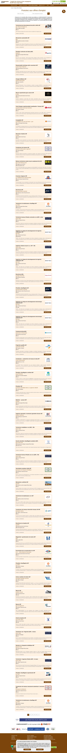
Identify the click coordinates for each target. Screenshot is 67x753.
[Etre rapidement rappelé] (63, 11)
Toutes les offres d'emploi (31, 736)
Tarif (48, 5)
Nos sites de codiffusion (15, 739)
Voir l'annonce (47, 33)
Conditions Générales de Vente (49, 739)
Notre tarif (13, 738)
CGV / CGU (48, 744)
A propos (52, 5)
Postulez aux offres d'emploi (33, 10)
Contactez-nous (14, 735)
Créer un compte (63, 3)
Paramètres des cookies (48, 736)
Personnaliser (27, 749)
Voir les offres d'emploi (33, 5)
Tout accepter (40, 749)
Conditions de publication (48, 738)
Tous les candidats (30, 735)
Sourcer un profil (14, 5)
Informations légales (47, 735)
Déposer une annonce (23, 5)
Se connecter (55, 3)
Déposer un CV (42, 5)
